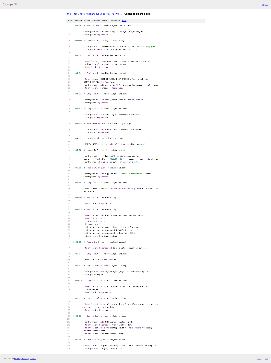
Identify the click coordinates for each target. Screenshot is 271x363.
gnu (68, 13)
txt (259, 358)
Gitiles (17, 358)
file (124, 20)
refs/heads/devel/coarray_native (99, 13)
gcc (75, 13)
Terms (33, 358)
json (266, 358)
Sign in (265, 4)
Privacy (24, 358)
